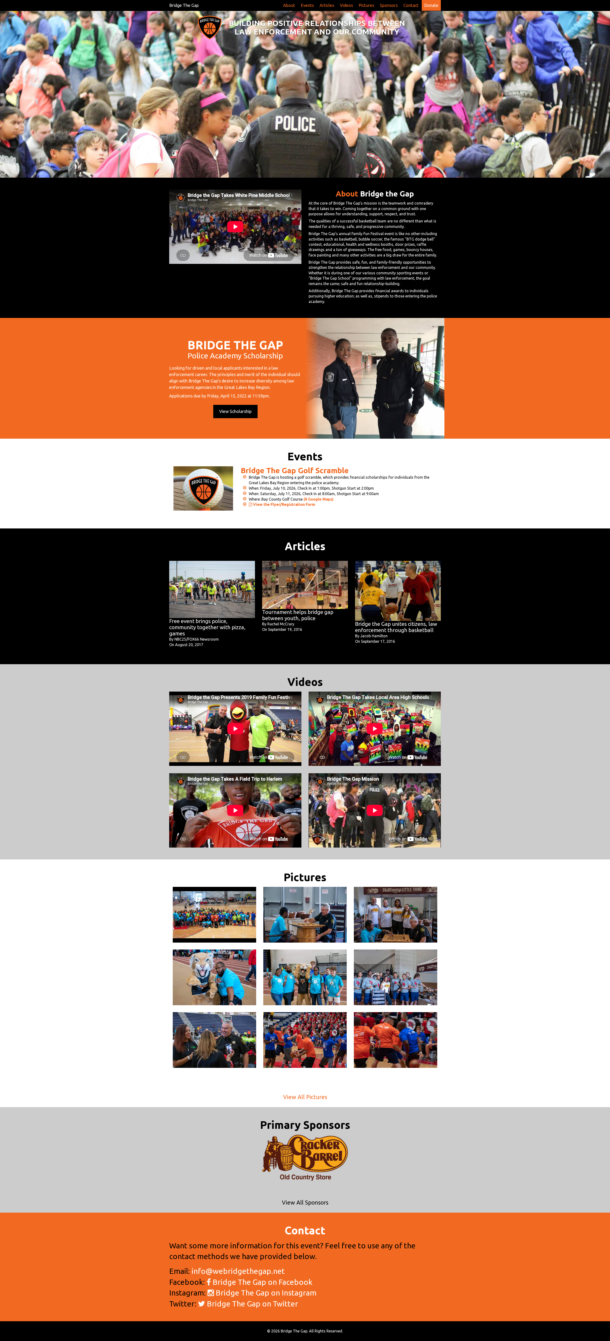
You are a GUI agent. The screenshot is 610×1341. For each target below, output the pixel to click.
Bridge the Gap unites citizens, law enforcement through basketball (396, 627)
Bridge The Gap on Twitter (251, 1303)
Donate (431, 5)
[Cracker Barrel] (305, 1158)
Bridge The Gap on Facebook (261, 1282)
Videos (346, 5)
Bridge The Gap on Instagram (265, 1292)
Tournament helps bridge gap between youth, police (297, 615)
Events (307, 5)
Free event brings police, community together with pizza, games (207, 627)
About (289, 5)
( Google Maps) (319, 499)
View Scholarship (235, 411)
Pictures (366, 5)
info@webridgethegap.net (238, 1271)
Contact (410, 5)
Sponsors (389, 5)
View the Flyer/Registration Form (283, 504)
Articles (327, 5)
